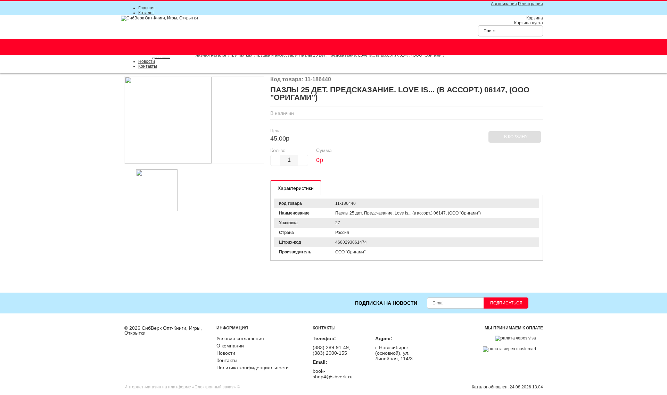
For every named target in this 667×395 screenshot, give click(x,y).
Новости (146, 61)
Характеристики (296, 188)
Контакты (147, 66)
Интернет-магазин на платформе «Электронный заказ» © (182, 387)
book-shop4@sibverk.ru (333, 373)
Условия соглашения (240, 338)
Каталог (146, 12)
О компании (230, 345)
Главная (146, 8)
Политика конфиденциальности (252, 367)
